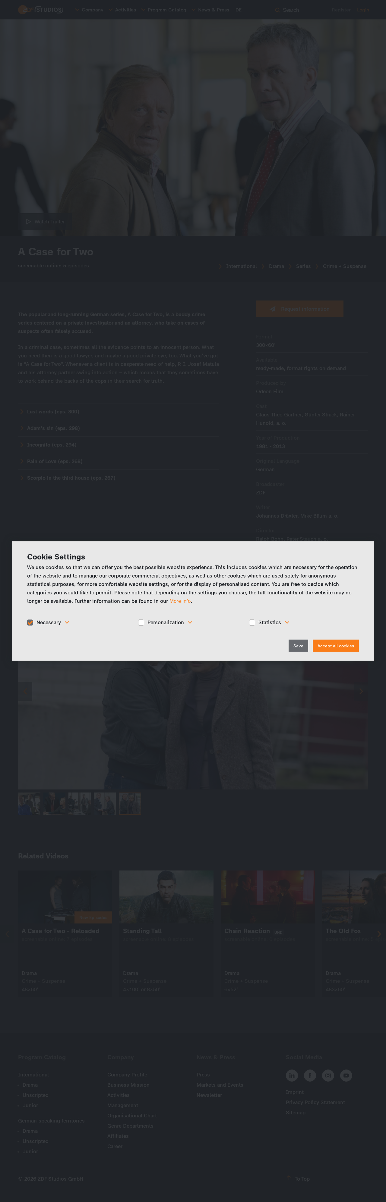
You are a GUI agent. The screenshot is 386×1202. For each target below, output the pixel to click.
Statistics (269, 622)
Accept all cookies (336, 645)
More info (180, 601)
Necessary (48, 622)
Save (298, 645)
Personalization (165, 622)
